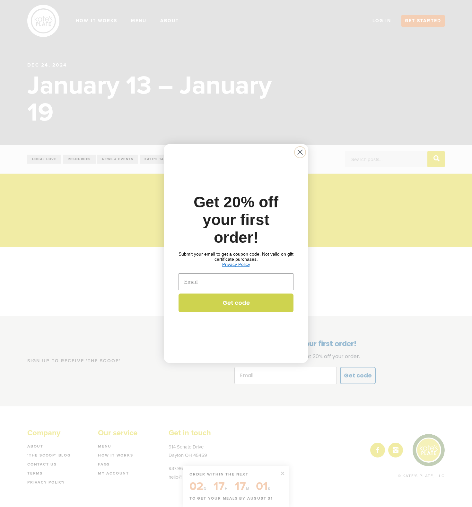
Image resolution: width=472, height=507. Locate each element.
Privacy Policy (236, 264)
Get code (236, 303)
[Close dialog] (300, 152)
